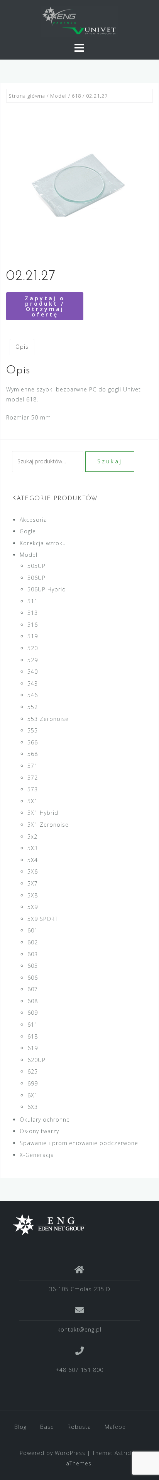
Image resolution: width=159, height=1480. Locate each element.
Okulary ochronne (45, 1119)
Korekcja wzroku (43, 543)
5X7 (32, 883)
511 (32, 601)
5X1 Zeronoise (48, 824)
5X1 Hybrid (42, 812)
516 (32, 624)
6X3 (32, 1106)
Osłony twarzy (39, 1131)
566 (32, 742)
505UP (36, 565)
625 (32, 1071)
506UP (36, 577)
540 (32, 671)
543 (32, 683)
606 (32, 977)
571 (32, 765)
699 (32, 1083)
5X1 (32, 801)
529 (32, 660)
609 (32, 1012)
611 (32, 1024)
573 (32, 789)
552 (32, 707)
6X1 (32, 1095)
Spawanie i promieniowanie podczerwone (79, 1143)
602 (32, 942)
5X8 (32, 895)
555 (32, 730)
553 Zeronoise (48, 719)
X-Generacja (37, 1155)
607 (32, 989)
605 (32, 965)
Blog (20, 1426)
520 (32, 648)
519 (32, 636)
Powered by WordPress (52, 1453)
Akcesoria (33, 519)
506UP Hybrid (46, 589)
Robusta (79, 1426)
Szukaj (109, 461)
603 (32, 954)
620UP (36, 1060)
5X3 (32, 848)
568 (32, 753)
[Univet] (77, 1225)
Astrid (123, 1453)
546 (32, 695)
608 (32, 1001)
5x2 (32, 836)
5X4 (32, 860)
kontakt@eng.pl (79, 1329)
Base (47, 1426)
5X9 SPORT (42, 918)
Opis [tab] (22, 346)
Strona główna (26, 95)
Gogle (28, 531)
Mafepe (115, 1426)
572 (32, 777)
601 (32, 930)
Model (58, 95)
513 (32, 612)
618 (76, 95)
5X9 (32, 907)
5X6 (32, 871)
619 (32, 1048)
